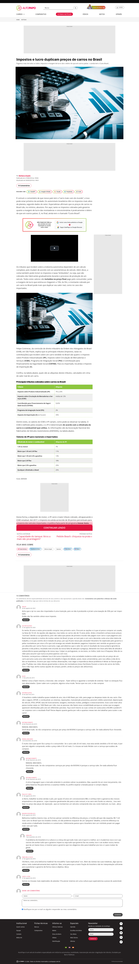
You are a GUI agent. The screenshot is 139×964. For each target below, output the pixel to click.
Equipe (18, 930)
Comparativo (38, 930)
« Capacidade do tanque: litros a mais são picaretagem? (33, 537)
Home (18, 19)
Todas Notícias (23, 549)
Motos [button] (102, 14)
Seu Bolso (68, 549)
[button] (75, 7)
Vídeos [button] (85, 14)
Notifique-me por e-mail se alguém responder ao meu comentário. (50, 909)
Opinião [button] (119, 14)
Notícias (23, 19)
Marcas (36, 927)
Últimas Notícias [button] (64, 14)
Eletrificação (56, 941)
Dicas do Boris (56, 934)
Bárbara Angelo (25, 176)
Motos (54, 930)
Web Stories (74, 938)
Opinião (72, 927)
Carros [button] (19, 14)
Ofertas (72, 941)
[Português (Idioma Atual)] (66, 947)
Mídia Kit (19, 938)
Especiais (58, 549)
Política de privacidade (117, 961)
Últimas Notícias (57, 927)
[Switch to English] (69, 947)
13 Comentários (24, 186)
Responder (26, 619)
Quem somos (20, 927)
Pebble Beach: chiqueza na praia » (74, 536)
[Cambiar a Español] (73, 947)
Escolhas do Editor (35, 549)
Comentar (118, 915)
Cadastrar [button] (93, 939)
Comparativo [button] (40, 14)
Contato (18, 934)
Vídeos (78, 549)
